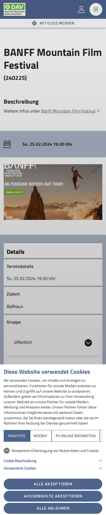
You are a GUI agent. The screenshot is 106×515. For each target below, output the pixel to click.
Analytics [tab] (16, 436)
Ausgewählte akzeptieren (53, 496)
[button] (53, 460)
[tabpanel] (53, 458)
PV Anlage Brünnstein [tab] (76, 436)
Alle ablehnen (53, 508)
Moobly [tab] (40, 436)
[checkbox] (53, 451)
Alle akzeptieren (53, 484)
